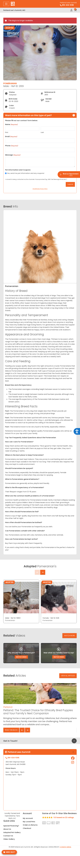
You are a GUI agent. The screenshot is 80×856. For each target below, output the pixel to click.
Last (42, 132)
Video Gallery (9, 839)
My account (28, 818)
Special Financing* (11, 826)
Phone (11, 145)
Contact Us (8, 836)
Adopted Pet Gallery (12, 832)
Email (11, 136)
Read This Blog (11, 730)
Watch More (69, 635)
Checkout (27, 828)
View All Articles (68, 675)
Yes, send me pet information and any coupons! (25, 173)
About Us (7, 829)
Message (12, 155)
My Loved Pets (29, 821)
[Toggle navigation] (6, 4)
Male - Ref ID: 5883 (12, 618)
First (6, 132)
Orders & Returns (30, 825)
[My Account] (71, 10)
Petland (7, 707)
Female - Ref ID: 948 (51, 618)
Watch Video (21, 657)
